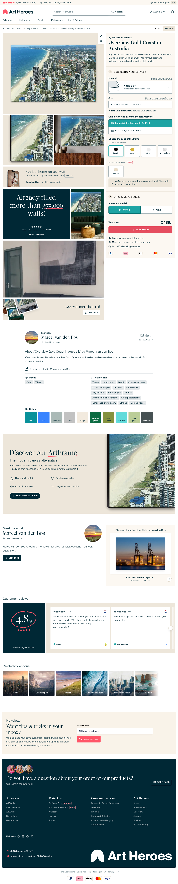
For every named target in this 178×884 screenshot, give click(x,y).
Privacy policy (113, 872)
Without (126, 209)
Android (57, 182)
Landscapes (108, 382)
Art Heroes (141, 798)
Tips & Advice (75, 20)
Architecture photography (104, 397)
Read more (144, 339)
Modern (128, 392)
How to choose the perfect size (158, 98)
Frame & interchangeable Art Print (132, 123)
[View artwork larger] (100, 36)
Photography (114, 392)
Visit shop (145, 335)
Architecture (132, 387)
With (158, 209)
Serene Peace (138, 403)
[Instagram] (18, 836)
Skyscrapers (98, 392)
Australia (118, 387)
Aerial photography (130, 397)
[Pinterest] (23, 836)
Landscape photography (104, 403)
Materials (56, 20)
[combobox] (80, 11)
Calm (28, 382)
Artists (41, 20)
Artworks (7, 20)
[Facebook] (27, 836)
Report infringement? (97, 872)
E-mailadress (83, 725)
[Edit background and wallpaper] (100, 41)
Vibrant (38, 382)
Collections (24, 20)
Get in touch (163, 782)
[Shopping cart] (172, 12)
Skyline (123, 403)
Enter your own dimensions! (133, 110)
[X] (31, 836)
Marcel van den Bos (122, 37)
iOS (46, 182)
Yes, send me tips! (88, 739)
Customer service (103, 798)
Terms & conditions (67, 872)
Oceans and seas (136, 382)
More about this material (161, 78)
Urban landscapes (101, 387)
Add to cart (142, 229)
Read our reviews (36, 234)
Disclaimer (81, 872)
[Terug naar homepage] (18, 11)
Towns (95, 382)
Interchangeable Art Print (128, 130)
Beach (121, 382)
